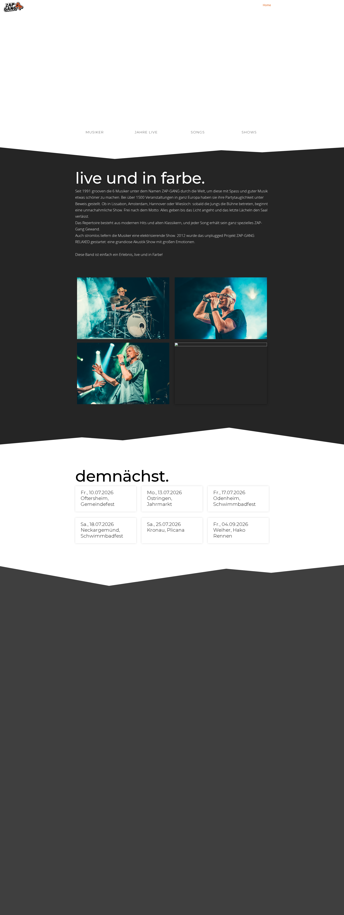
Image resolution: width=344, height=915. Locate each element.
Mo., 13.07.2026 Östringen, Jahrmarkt (164, 498)
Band (306, 5)
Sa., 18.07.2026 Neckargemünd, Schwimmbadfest (102, 530)
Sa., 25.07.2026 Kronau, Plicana (166, 527)
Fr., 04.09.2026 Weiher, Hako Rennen (230, 530)
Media (319, 5)
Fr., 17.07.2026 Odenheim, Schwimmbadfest (234, 498)
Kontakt (333, 5)
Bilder (295, 5)
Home (267, 5)
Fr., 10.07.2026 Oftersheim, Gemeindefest (97, 498)
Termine (281, 5)
